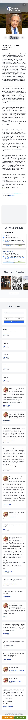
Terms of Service (18, 714)
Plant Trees (20, 245)
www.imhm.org (5, 188)
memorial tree (17, 193)
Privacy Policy (10, 714)
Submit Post (14, 321)
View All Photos (14, 293)
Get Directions (8, 245)
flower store (12, 195)
